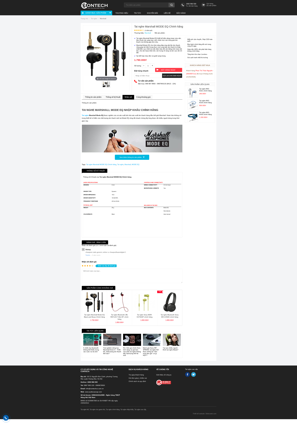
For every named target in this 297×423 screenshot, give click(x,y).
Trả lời (88, 255)
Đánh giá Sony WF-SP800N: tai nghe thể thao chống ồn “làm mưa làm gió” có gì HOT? (151, 351)
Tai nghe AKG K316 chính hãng (205, 101)
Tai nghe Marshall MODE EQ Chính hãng (101, 164)
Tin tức (137, 13)
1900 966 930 (191, 4)
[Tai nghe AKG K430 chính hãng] (192, 121)
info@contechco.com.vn (95, 389)
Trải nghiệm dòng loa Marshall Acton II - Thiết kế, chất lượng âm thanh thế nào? (112, 350)
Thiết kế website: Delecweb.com (204, 414)
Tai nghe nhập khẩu (127, 409)
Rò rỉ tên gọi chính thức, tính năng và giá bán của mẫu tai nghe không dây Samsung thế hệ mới (132, 351)
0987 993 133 (89, 385)
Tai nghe (85, 115)
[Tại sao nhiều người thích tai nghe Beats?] (172, 340)
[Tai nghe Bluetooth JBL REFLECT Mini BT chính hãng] (119, 311)
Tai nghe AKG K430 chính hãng (205, 113)
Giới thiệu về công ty (163, 375)
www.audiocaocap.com (93, 392)
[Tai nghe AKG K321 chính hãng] (192, 97)
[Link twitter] (193, 375)
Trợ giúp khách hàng (136, 375)
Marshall (148, 33)
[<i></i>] (168, 381)
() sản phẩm (211, 5)
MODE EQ (135, 164)
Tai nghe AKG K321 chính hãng (205, 90)
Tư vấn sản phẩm (145, 81)
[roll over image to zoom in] (106, 54)
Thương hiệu (121, 13)
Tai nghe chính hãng (112, 409)
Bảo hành (181, 13)
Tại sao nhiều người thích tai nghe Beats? (170, 349)
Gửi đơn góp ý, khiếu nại (138, 378)
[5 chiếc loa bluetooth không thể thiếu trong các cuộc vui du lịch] (92, 340)
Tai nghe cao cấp (191, 369)
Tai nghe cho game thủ (97, 409)
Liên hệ (167, 13)
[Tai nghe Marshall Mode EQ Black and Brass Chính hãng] (94, 311)
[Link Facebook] (187, 375)
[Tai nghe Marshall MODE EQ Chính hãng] (106, 86)
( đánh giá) (148, 30)
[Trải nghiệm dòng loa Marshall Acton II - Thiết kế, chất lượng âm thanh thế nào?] (112, 340)
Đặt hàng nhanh (141, 71)
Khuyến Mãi (152, 13)
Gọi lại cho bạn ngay (172, 76)
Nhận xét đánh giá (89, 262)
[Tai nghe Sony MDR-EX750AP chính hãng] (144, 311)
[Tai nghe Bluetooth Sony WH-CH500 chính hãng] (169, 311)
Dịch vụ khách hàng (138, 369)
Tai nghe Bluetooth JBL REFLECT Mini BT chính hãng (119, 317)
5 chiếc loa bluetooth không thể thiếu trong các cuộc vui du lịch (91, 350)
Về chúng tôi (162, 369)
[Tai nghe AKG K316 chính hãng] (192, 109)
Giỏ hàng (210, 4)
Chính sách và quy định (137, 381)
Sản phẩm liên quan (199, 84)
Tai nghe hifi (85, 409)
